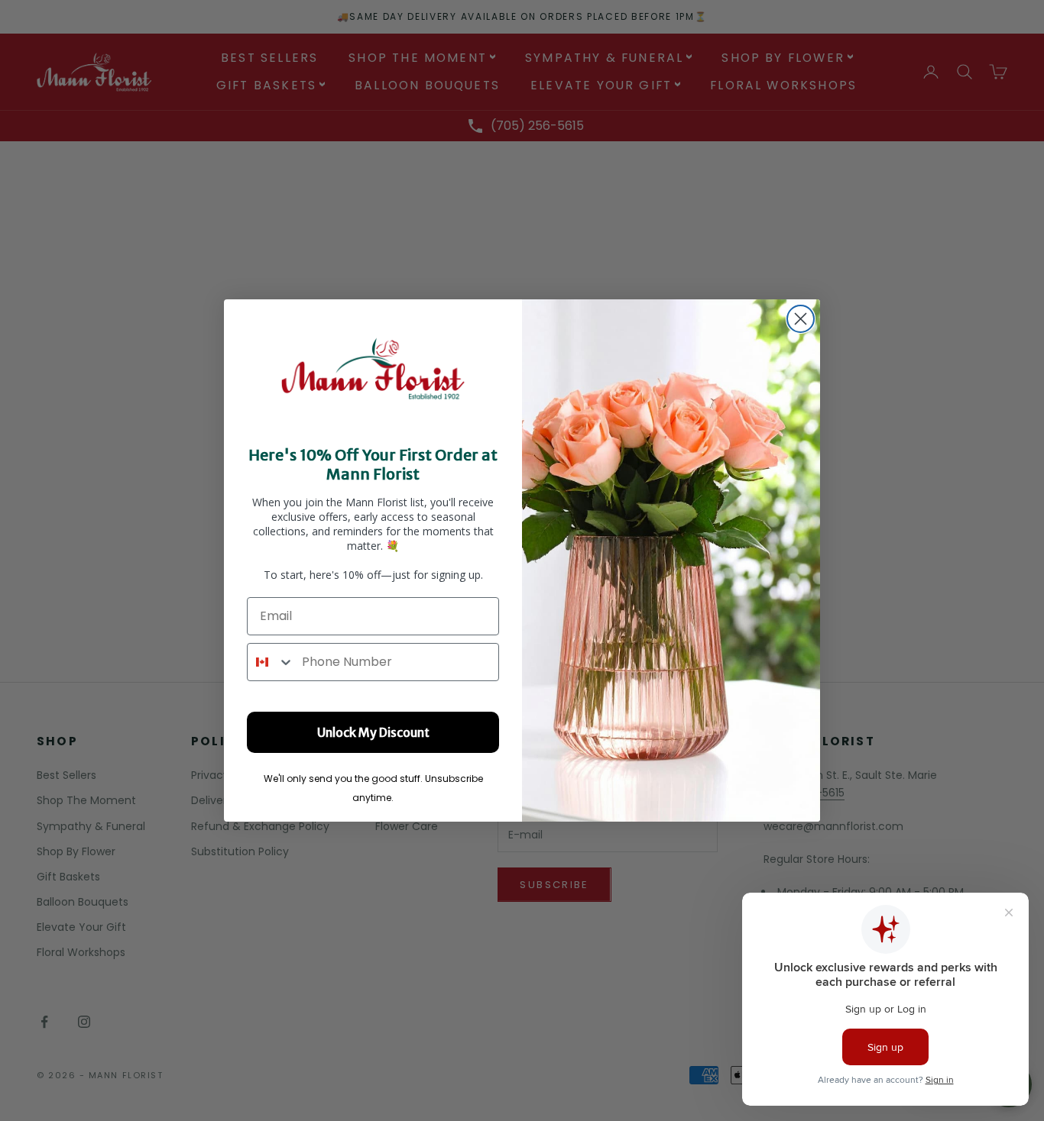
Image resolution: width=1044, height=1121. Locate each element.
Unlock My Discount (373, 732)
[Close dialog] (800, 318)
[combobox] (271, 662)
